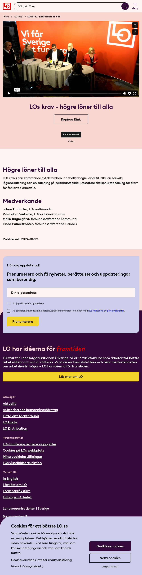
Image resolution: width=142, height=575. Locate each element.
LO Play (18, 16)
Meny (135, 8)
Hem (6, 16)
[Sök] (125, 6)
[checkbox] (8, 303)
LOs (90, 310)
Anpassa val (110, 566)
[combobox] (71, 6)
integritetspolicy (34, 566)
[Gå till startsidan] (7, 6)
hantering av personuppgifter (108, 310)
